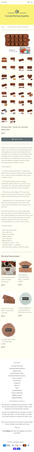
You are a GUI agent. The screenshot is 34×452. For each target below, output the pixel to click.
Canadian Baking (17, 390)
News (17, 388)
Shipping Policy (17, 371)
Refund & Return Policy (17, 373)
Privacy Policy (17, 380)
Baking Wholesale (17, 398)
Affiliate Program (17, 395)
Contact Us (17, 383)
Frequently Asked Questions (17, 368)
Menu (5, 2)
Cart (31, 2)
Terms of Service (17, 378)
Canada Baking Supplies (17, 442)
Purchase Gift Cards (17, 366)
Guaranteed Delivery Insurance (17, 376)
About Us (17, 385)
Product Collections (17, 393)
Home (2, 27)
